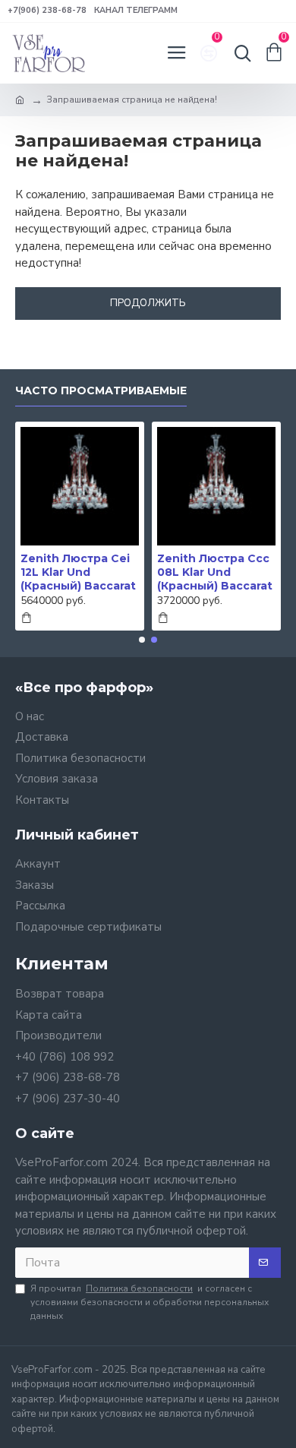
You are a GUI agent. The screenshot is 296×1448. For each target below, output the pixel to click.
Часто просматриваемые (101, 390)
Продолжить (148, 303)
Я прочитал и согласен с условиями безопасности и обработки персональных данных (149, 1302)
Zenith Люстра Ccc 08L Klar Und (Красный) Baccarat (214, 572)
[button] (142, 640)
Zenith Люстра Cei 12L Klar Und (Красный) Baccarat (78, 572)
